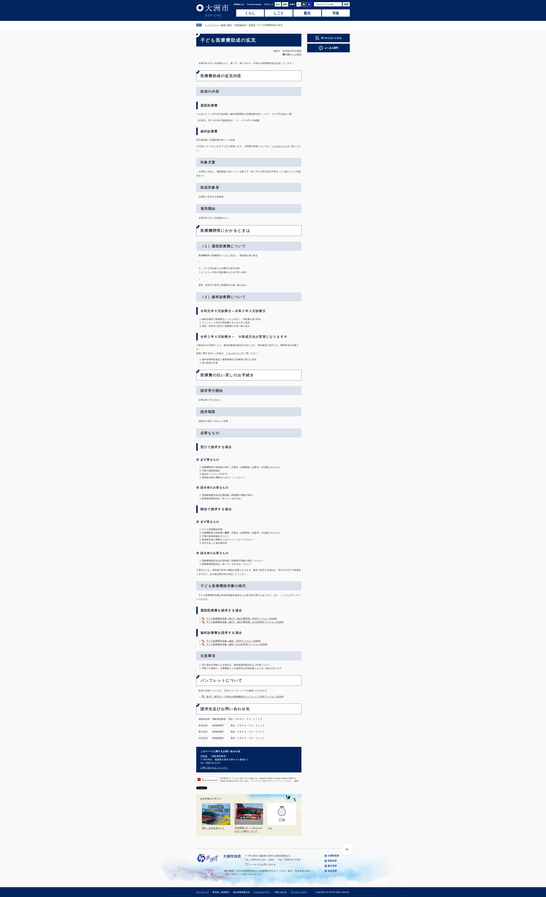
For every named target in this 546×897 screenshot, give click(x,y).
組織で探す (226, 25)
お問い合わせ (280, 892)
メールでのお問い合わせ (262, 864)
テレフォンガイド (299, 892)
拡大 (278, 4)
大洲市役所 (333, 855)
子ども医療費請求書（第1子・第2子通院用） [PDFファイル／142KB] (241, 618)
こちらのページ (279, 146)
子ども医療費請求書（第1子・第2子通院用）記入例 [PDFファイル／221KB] (245, 622)
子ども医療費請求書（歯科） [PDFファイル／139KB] (233, 641)
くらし (250, 13)
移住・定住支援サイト (213, 828)
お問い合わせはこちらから (214, 768)
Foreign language (254, 4)
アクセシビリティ (262, 892)
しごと (278, 13)
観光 (307, 13)
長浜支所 (332, 860)
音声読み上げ (239, 4)
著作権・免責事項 (221, 892)
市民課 (251, 25)
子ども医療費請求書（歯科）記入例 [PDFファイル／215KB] (236, 644)
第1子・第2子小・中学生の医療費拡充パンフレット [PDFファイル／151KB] (245, 697)
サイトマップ (202, 892)
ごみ (269, 828)
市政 (335, 13)
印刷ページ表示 (293, 54)
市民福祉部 (240, 25)
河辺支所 (332, 871)
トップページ (211, 25)
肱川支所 (332, 866)
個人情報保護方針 (241, 892)
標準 (285, 4)
